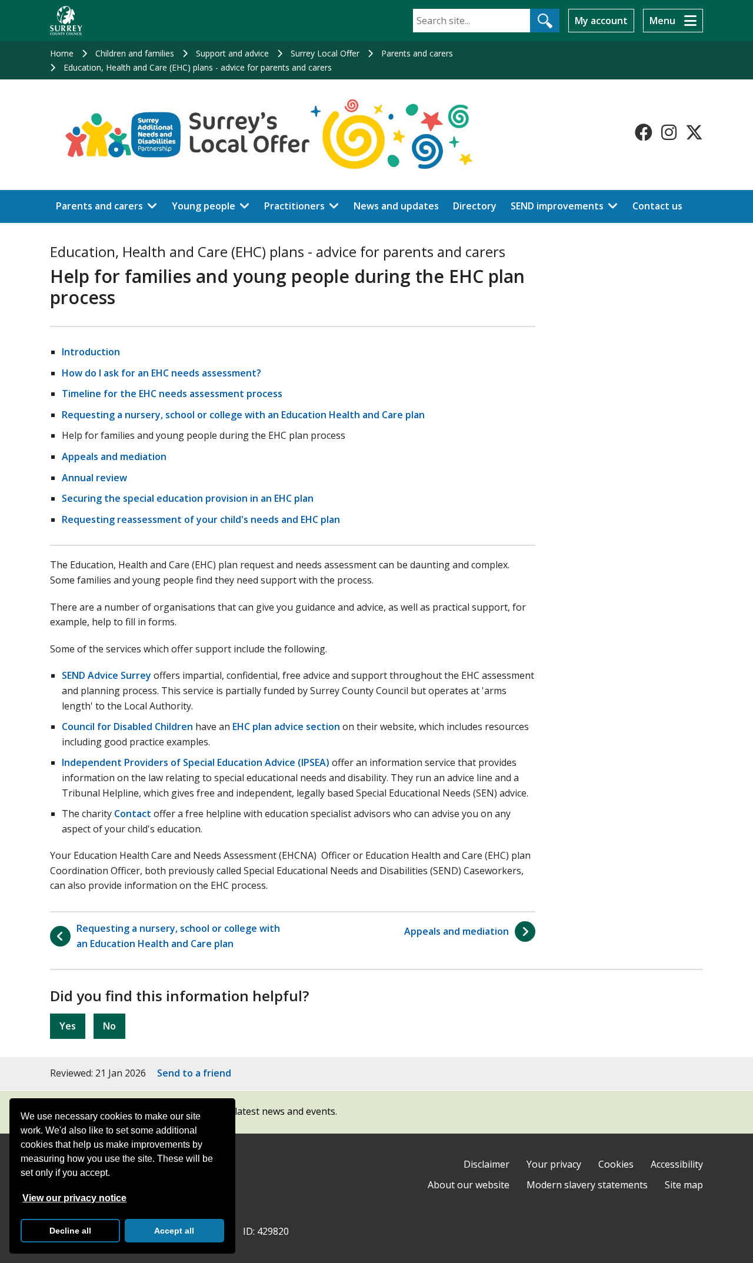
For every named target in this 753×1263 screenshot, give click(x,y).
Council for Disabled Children (127, 726)
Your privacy (554, 1164)
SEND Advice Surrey (106, 675)
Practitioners (294, 205)
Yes (67, 1025)
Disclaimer (486, 1164)
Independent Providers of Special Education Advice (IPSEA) (195, 762)
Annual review (94, 477)
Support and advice (232, 53)
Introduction (91, 351)
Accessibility (677, 1164)
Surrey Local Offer (325, 53)
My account (601, 20)
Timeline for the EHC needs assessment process (172, 393)
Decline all (70, 1230)
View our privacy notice (74, 1198)
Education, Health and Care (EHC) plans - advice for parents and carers (198, 67)
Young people (203, 205)
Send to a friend (194, 1073)
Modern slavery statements (587, 1184)
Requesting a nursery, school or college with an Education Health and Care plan (243, 414)
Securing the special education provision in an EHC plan (188, 498)
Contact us (657, 205)
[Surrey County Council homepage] (66, 20)
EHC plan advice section (286, 726)
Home (62, 53)
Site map (684, 1184)
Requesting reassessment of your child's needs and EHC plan (201, 519)
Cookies (616, 1164)
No (109, 1025)
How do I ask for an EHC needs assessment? (161, 372)
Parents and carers (417, 53)
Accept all (174, 1230)
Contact (132, 813)
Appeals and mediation (114, 456)
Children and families (134, 53)
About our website (468, 1184)
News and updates (396, 205)
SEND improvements (557, 205)
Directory (475, 205)
